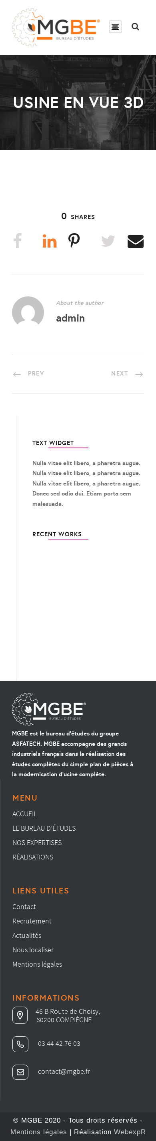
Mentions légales (37, 964)
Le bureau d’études (44, 828)
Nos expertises (37, 842)
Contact (24, 906)
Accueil (24, 813)
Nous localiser (33, 949)
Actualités (26, 935)
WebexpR (130, 1132)
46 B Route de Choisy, (68, 1011)
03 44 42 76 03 (58, 1043)
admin (70, 318)
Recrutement (32, 920)
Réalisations (32, 856)
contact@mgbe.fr (63, 1071)
